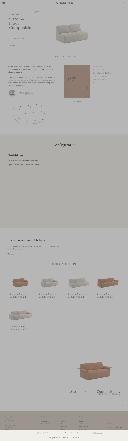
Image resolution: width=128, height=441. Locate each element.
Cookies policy (97, 433)
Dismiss (65, 438)
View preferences (54, 438)
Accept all (76, 438)
